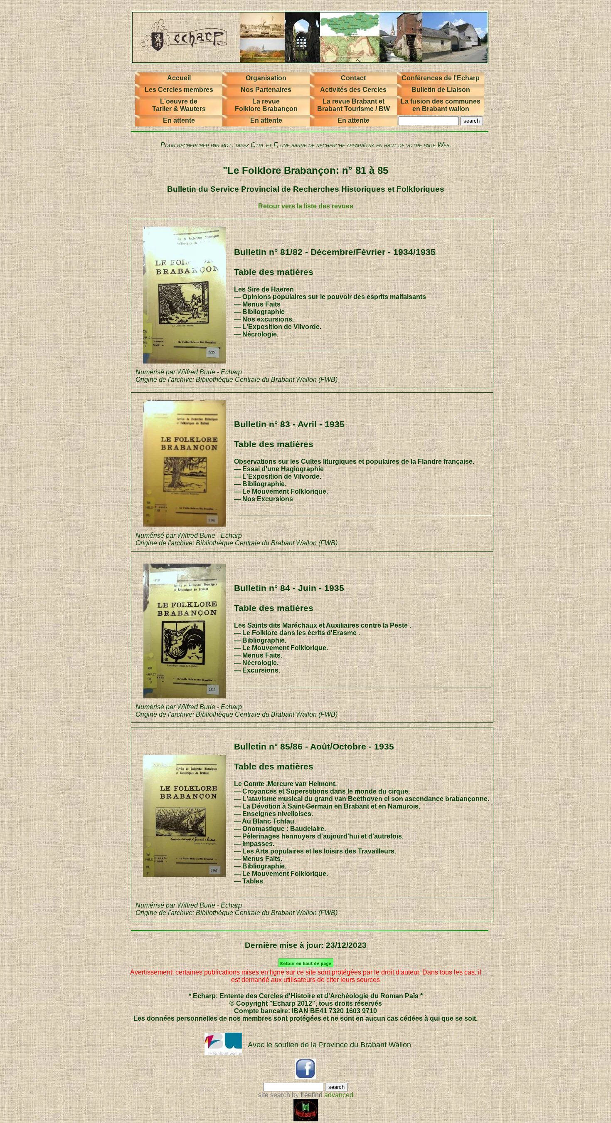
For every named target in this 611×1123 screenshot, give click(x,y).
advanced (338, 1094)
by (306, 1094)
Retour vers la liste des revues (305, 206)
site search (274, 1094)
